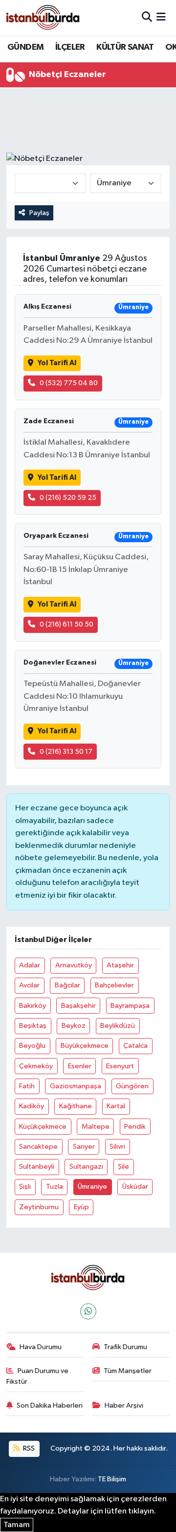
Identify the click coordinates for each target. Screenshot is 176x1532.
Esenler (79, 1066)
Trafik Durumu (125, 1347)
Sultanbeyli (36, 1166)
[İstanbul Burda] (43, 17)
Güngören (132, 1086)
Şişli (25, 1186)
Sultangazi (86, 1166)
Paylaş (39, 212)
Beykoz (74, 1025)
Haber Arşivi (124, 1405)
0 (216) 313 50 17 (66, 751)
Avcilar (29, 985)
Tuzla (54, 1186)
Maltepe (96, 1126)
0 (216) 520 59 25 (68, 497)
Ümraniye (92, 1186)
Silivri (117, 1146)
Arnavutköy (73, 965)
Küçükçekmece (42, 1126)
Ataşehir (120, 965)
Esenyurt (120, 1066)
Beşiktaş (32, 1025)
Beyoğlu (32, 1045)
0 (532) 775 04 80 (69, 383)
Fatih (27, 1086)
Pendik (135, 1126)
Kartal (116, 1106)
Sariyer (84, 1146)
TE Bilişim (112, 1479)
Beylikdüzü (117, 1025)
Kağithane (75, 1106)
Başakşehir (78, 1005)
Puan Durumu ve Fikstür (37, 1376)
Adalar (29, 965)
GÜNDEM (25, 47)
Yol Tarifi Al (57, 363)
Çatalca (135, 1045)
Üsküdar (135, 1186)
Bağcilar (67, 985)
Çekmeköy (36, 1066)
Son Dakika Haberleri (50, 1405)
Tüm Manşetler (128, 1371)
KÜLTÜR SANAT (125, 47)
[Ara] (147, 17)
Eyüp (81, 1207)
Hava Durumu (41, 1347)
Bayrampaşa (130, 1005)
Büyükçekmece (85, 1045)
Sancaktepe (38, 1146)
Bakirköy (32, 1005)
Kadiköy (31, 1106)
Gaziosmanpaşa (75, 1086)
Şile (123, 1166)
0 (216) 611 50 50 (66, 624)
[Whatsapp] (88, 1311)
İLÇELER (70, 47)
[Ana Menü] (161, 17)
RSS (28, 1448)
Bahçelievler (114, 985)
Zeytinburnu (39, 1207)
